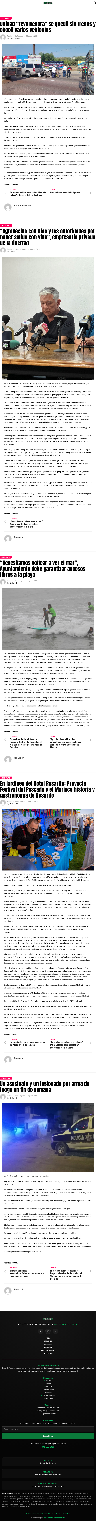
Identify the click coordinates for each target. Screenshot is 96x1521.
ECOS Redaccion (16, 38)
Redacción (13, 251)
